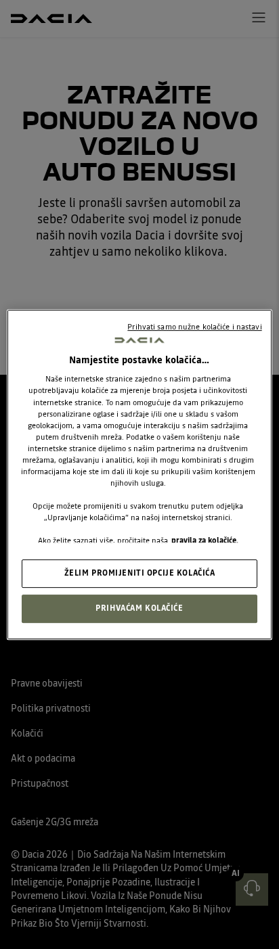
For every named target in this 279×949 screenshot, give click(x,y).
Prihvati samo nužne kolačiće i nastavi (194, 326)
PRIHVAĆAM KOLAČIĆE (139, 608)
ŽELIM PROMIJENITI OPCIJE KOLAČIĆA (139, 573)
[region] (139, 475)
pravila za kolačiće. (204, 540)
